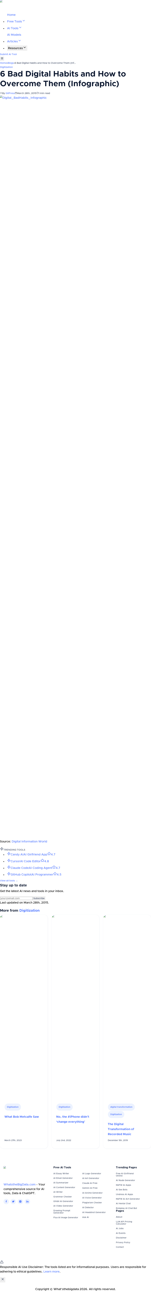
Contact (120, 1247)
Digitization (6, 67)
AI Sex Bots (121, 1190)
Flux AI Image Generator (65, 1218)
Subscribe (39, 898)
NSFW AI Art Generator (128, 1199)
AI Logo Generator (91, 1174)
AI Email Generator (63, 1178)
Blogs (11, 63)
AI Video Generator (63, 1206)
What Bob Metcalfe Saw (21, 1116)
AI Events (120, 1233)
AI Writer (58, 1192)
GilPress (10, 93)
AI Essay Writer (61, 1174)
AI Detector (88, 1208)
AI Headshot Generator (94, 1212)
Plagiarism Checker (92, 1203)
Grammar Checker (62, 1197)
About (119, 1217)
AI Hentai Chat (123, 1204)
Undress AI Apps (124, 1194)
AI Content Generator (64, 1187)
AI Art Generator (90, 1178)
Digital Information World (29, 841)
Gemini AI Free (89, 1188)
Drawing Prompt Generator (61, 1212)
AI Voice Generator (92, 1198)
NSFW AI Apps (123, 1185)
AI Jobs (120, 1229)
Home (11, 14)
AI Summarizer (60, 1183)
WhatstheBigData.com (20, 1184)
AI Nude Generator (125, 1180)
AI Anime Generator (92, 1193)
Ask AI (85, 1217)
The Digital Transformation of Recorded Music (121, 1129)
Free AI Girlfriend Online (125, 1175)
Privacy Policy (123, 1243)
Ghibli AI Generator (63, 1201)
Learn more (51, 1271)
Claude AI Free (89, 1183)
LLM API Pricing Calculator (124, 1223)
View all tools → (9, 880)
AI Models (14, 34)
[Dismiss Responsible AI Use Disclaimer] (2, 1279)
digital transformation (121, 1107)
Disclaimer (121, 1238)
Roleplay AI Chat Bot (126, 1208)
